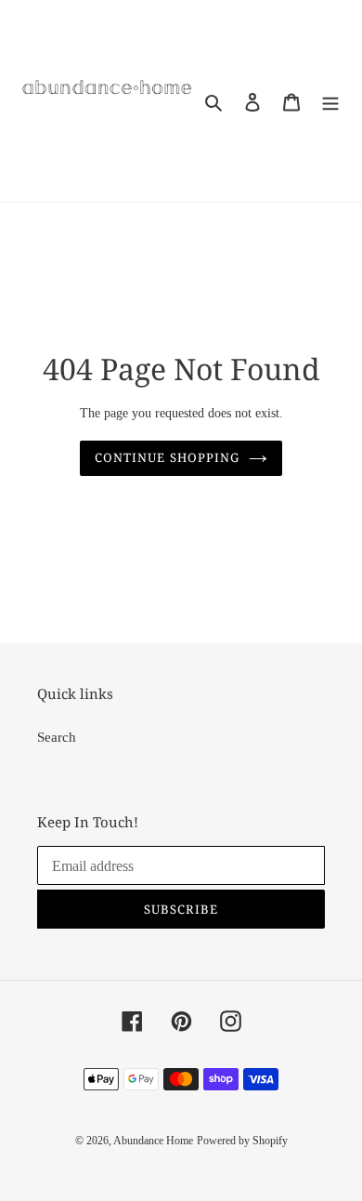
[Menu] (330, 101)
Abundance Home (153, 1140)
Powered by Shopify (242, 1140)
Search (56, 737)
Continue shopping (167, 457)
